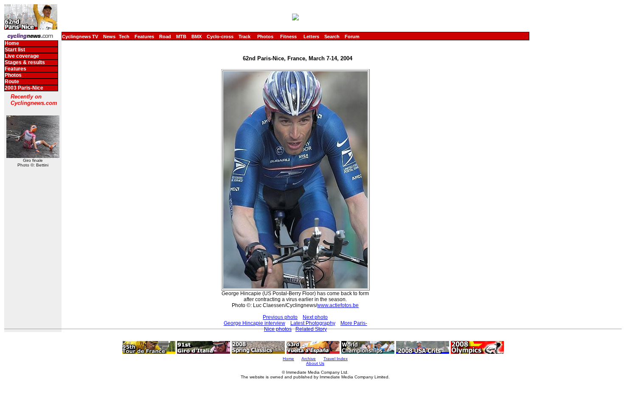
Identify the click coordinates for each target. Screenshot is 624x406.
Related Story (311, 329)
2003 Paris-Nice (24, 88)
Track (244, 36)
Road (165, 36)
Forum (352, 36)
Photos (265, 36)
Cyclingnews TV (80, 36)
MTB (181, 36)
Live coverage (22, 56)
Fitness (288, 36)
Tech (124, 36)
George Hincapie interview (254, 323)
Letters (311, 36)
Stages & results (25, 62)
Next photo (315, 317)
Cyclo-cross (220, 36)
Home (12, 43)
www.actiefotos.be (338, 305)
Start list (15, 50)
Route (12, 82)
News (109, 36)
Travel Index (335, 358)
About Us (315, 363)
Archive (308, 358)
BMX (196, 36)
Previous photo (280, 317)
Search (332, 36)
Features (144, 36)
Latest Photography (312, 323)
